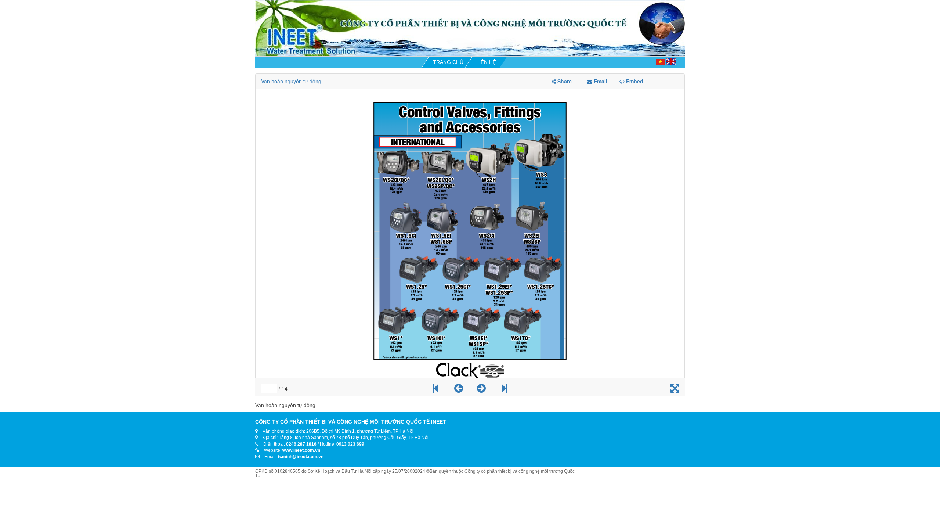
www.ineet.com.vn (301, 450)
